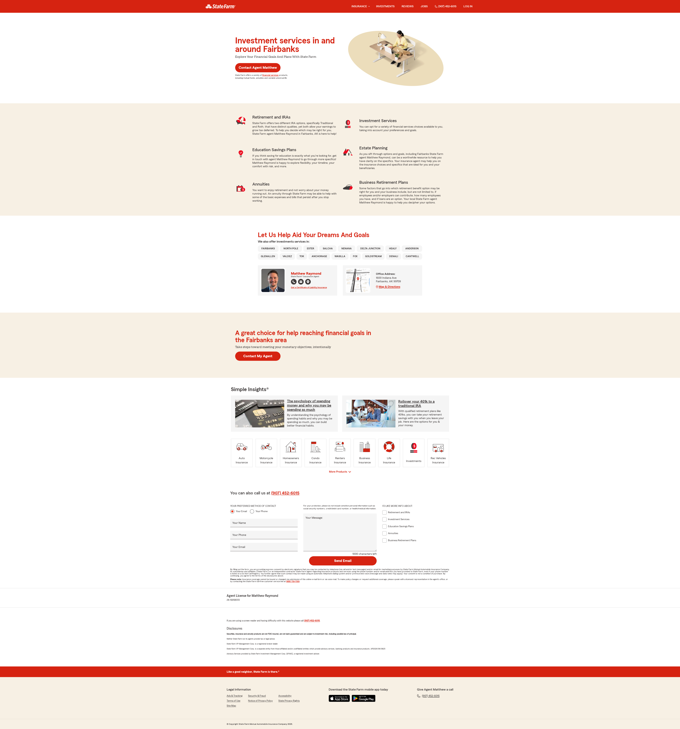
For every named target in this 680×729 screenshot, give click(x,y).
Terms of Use (233, 701)
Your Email (241, 511)
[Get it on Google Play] (363, 698)
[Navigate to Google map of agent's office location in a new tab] (308, 282)
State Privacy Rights (289, 701)
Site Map (231, 706)
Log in (467, 6)
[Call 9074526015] (294, 282)
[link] (220, 6)
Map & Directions (389, 286)
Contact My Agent (257, 356)
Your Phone (262, 511)
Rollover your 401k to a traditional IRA (416, 404)
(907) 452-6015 (447, 6)
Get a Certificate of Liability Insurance (309, 287)
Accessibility (284, 696)
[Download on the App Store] (339, 698)
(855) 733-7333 (292, 581)
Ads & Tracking (234, 696)
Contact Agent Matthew (258, 67)
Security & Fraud (257, 696)
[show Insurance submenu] (368, 6)
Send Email (343, 561)
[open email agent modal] (301, 282)
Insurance (359, 6)
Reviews (407, 6)
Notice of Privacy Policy (260, 701)
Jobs (424, 6)
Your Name (239, 522)
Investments (385, 6)
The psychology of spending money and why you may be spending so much (309, 405)
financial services (270, 75)
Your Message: (314, 517)
